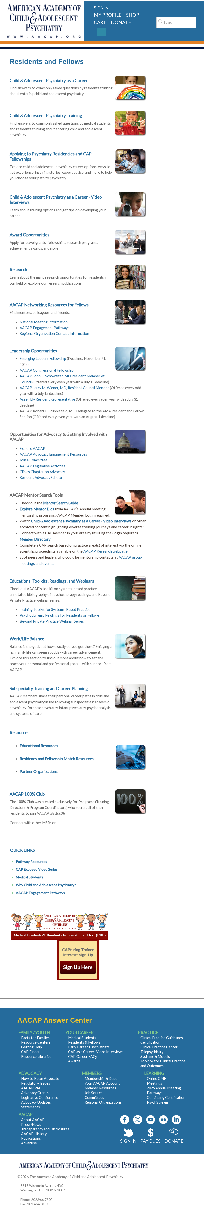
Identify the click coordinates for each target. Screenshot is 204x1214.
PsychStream (157, 1102)
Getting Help (31, 1047)
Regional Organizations (103, 1102)
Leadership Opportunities (33, 350)
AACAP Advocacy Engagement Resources (54, 454)
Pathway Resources (31, 861)
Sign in (101, 7)
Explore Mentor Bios (37, 509)
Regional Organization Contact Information (54, 333)
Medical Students (29, 877)
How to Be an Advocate (40, 1078)
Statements (30, 1107)
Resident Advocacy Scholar (41, 477)
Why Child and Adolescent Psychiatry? (46, 885)
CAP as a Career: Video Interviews (95, 1052)
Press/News (31, 1124)
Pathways (154, 1093)
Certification (150, 1042)
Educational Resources (39, 745)
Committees (94, 1097)
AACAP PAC (31, 1088)
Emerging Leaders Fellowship (43, 358)
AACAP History (34, 1134)
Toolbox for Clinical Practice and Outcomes (162, 1063)
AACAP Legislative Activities (42, 466)
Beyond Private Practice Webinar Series (52, 621)
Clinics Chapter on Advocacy (42, 472)
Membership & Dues (101, 1078)
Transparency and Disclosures (45, 1129)
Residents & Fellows (84, 1042)
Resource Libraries (36, 1056)
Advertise (29, 1143)
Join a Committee (33, 460)
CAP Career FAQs (83, 1056)
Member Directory (35, 539)
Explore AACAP (32, 448)
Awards (74, 1061)
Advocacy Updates (36, 1102)
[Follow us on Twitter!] (137, 1119)
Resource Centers (36, 1042)
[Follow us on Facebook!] (124, 1119)
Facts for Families (35, 1038)
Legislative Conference (39, 1097)
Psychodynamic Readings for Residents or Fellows (60, 615)
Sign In (128, 1141)
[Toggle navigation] (101, 32)
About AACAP (33, 1120)
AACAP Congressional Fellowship (47, 370)
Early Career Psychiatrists (89, 1047)
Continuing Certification (166, 1097)
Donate (173, 1141)
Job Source (93, 1093)
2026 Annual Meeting (164, 1088)
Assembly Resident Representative (47, 399)
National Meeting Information (44, 322)
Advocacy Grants (35, 1093)
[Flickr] (163, 1119)
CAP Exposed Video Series (37, 869)
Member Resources (100, 1088)
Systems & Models (155, 1056)
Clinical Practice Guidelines (161, 1038)
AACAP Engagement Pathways (44, 328)
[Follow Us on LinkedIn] (176, 1119)
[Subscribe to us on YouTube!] (150, 1119)
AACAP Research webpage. (105, 551)
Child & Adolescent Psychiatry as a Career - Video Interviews (81, 521)
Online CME (156, 1078)
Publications (31, 1138)
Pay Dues (150, 1141)
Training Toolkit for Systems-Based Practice (55, 609)
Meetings (154, 1083)
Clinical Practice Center (159, 1047)
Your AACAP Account (102, 1083)
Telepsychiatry (151, 1052)
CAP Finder (30, 1052)
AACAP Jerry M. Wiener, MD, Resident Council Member (64, 388)
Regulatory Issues (35, 1083)
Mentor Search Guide (60, 503)
